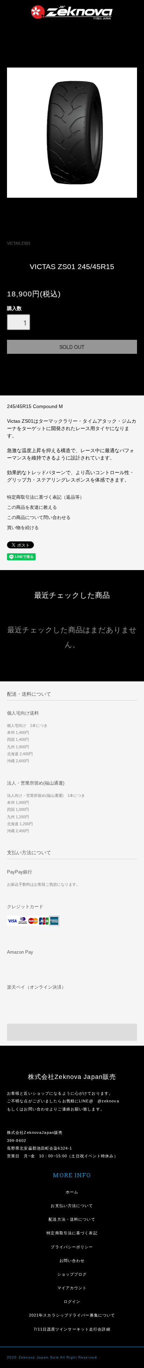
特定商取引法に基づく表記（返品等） (45, 497)
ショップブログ (72, 1274)
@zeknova (108, 1101)
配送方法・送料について (72, 1219)
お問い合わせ (72, 1260)
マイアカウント (72, 1288)
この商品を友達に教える (32, 507)
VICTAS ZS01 (18, 243)
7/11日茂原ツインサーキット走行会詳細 (72, 1329)
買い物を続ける (23, 527)
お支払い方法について (72, 1206)
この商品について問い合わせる (39, 517)
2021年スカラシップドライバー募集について (72, 1315)
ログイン (72, 1301)
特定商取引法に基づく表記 (71, 1233)
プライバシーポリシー (72, 1247)
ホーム (72, 1192)
